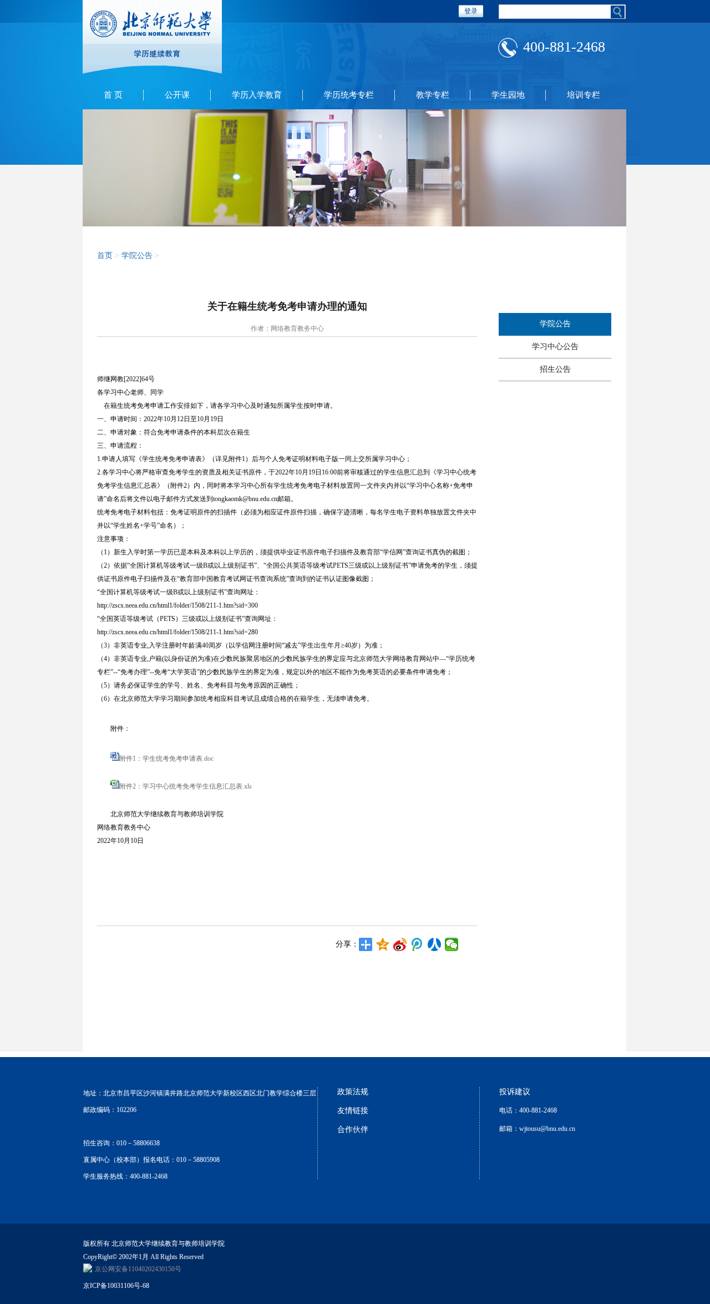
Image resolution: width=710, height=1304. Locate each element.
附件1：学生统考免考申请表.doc (166, 758)
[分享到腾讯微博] (417, 944)
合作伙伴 (352, 1129)
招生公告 (555, 369)
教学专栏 (432, 94)
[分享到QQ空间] (383, 944)
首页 (105, 255)
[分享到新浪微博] (400, 944)
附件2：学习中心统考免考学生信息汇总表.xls (185, 786)
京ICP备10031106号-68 (116, 1286)
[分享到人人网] (435, 944)
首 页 (113, 94)
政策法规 (352, 1092)
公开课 (177, 94)
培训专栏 (583, 94)
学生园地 (508, 94)
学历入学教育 (257, 94)
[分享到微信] (452, 944)
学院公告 (555, 324)
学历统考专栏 (349, 94)
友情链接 (352, 1110)
